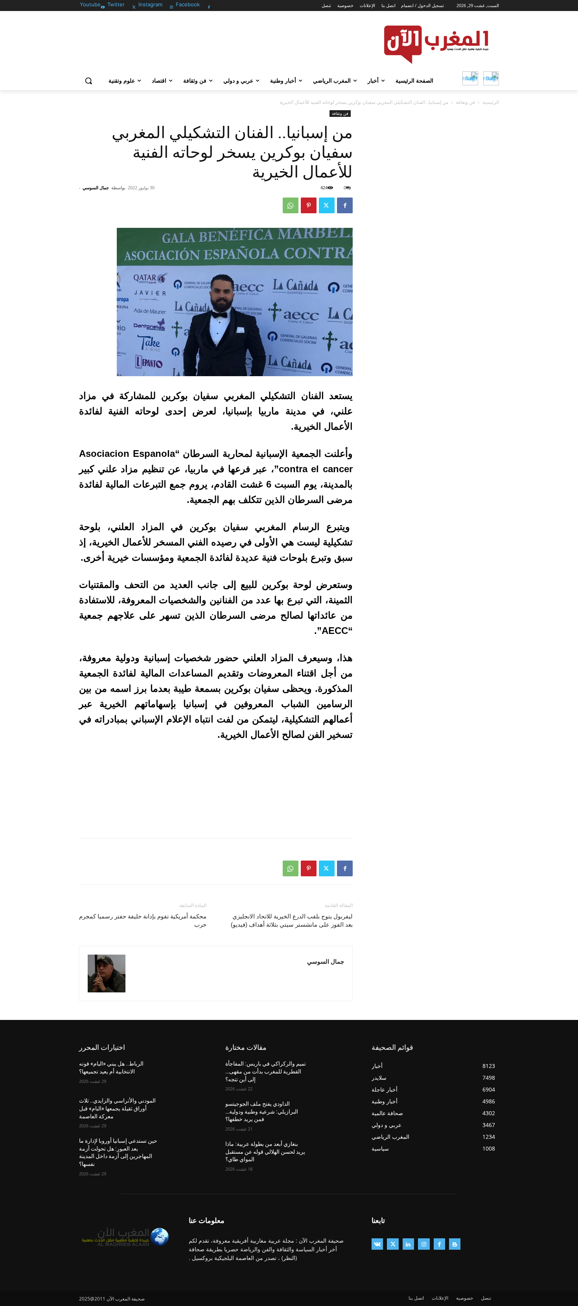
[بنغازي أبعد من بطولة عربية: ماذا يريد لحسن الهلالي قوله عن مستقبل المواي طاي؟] (334, 1153)
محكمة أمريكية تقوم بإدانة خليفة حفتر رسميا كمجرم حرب (142, 920)
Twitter (116, 4)
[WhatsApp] (290, 205)
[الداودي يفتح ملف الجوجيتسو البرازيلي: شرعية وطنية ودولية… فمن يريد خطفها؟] (334, 1113)
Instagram (150, 4)
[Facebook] (209, 5)
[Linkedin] (408, 1244)
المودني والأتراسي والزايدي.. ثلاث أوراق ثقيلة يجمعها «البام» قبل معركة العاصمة (117, 1108)
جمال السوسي (96, 187)
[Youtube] (103, 5)
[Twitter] (134, 5)
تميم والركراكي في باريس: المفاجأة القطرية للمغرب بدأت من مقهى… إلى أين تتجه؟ (265, 1071)
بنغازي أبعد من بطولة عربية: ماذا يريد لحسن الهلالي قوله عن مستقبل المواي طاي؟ (265, 1151)
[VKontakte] (377, 1244)
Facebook (188, 4)
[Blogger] (454, 1244)
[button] (88, 80)
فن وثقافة (465, 102)
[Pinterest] (309, 205)
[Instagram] (171, 5)
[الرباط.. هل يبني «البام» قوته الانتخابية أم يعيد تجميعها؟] (187, 1073)
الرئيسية (490, 102)
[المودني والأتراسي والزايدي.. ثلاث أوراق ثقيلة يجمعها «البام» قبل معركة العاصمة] (187, 1110)
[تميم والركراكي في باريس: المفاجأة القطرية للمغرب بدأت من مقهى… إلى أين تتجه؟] (334, 1073)
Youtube (90, 4)
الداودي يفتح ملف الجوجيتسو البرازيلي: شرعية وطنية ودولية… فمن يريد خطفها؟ (261, 1111)
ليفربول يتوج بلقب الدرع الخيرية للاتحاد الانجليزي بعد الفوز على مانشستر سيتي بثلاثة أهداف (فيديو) (292, 920)
